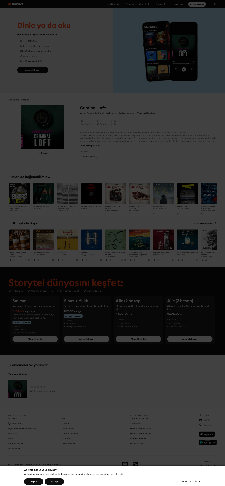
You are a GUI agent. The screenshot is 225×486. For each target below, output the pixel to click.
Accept (54, 481)
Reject (33, 481)
